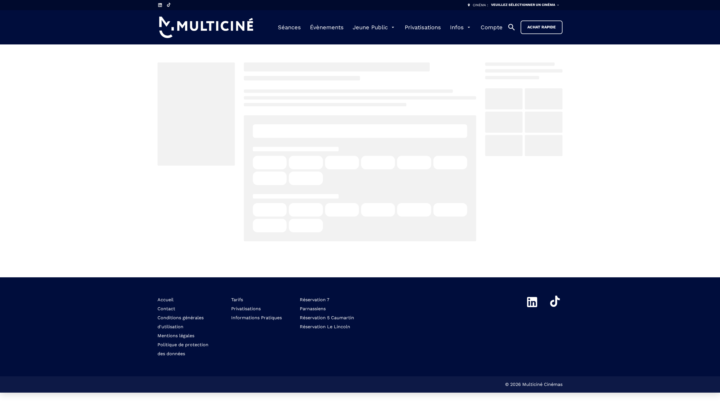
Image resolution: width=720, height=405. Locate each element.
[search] (511, 27)
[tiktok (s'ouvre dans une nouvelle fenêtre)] (169, 5)
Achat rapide (541, 27)
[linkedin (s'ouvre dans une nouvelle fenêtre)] (160, 5)
